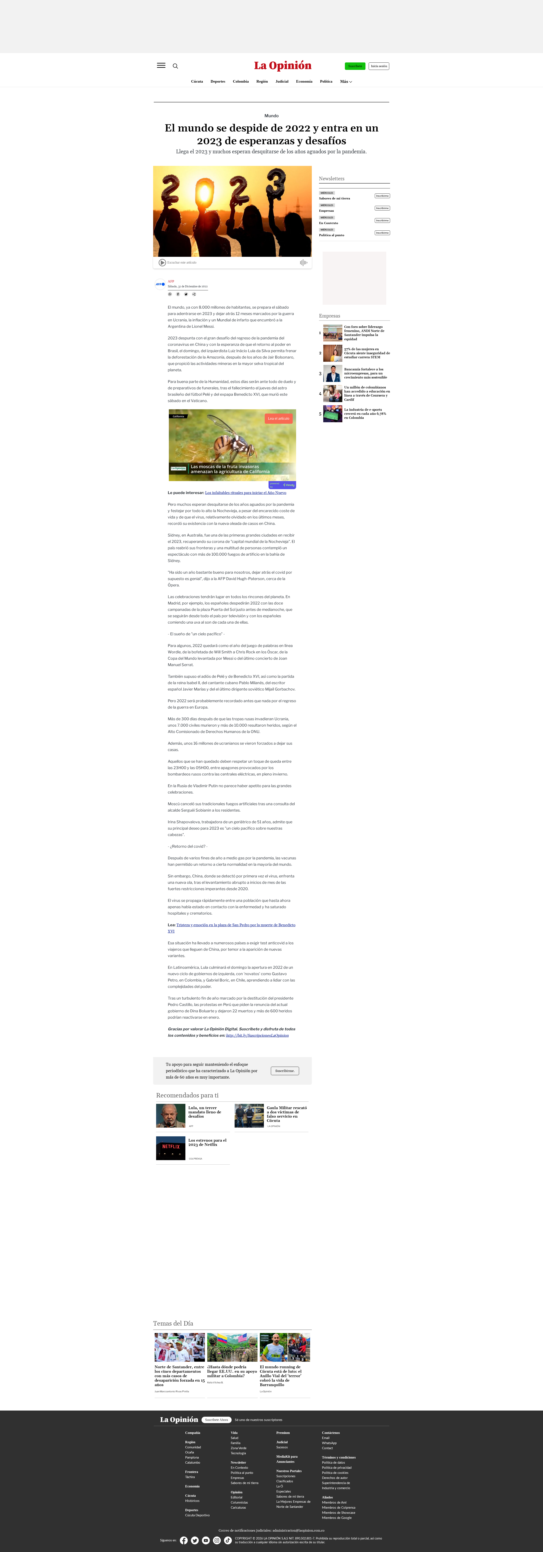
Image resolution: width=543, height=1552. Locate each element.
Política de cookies (335, 1472)
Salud (234, 1438)
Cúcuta (197, 81)
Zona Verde (238, 1448)
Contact (327, 1448)
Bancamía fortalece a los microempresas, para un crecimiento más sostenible (365, 373)
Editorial (236, 1497)
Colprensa (195, 1158)
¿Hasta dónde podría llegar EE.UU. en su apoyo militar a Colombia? (232, 1371)
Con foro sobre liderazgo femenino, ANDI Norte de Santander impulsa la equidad (364, 333)
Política (326, 81)
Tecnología (238, 1453)
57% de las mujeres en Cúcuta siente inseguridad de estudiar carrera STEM (367, 353)
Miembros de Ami (334, 1502)
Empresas (237, 1478)
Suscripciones (285, 1476)
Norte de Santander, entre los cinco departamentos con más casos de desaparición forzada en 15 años (180, 1376)
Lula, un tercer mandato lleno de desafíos (204, 1112)
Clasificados (284, 1481)
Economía (304, 81)
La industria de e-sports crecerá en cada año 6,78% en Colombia (365, 414)
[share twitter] (186, 294)
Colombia (241, 81)
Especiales (283, 1491)
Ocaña (189, 1452)
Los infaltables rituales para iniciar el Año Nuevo (245, 492)
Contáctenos (331, 1433)
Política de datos (333, 1462)
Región (262, 81)
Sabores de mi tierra (244, 1483)
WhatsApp (329, 1443)
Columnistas (239, 1502)
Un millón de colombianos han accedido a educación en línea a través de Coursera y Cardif (367, 394)
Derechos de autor (335, 1478)
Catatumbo (192, 1462)
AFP (191, 1126)
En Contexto (239, 1467)
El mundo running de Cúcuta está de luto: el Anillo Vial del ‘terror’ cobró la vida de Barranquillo (281, 1376)
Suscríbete (355, 66)
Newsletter (238, 1462)
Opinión (236, 1492)
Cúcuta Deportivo (197, 1515)
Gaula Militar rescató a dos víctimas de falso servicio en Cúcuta (287, 1114)
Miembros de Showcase (338, 1512)
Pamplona (192, 1457)
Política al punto (242, 1472)
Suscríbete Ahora (216, 1420)
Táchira (190, 1477)
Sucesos (282, 1447)
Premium (283, 1433)
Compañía (192, 1433)
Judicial (282, 81)
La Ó (279, 1486)
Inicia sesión (379, 66)
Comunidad (193, 1447)
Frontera (191, 1472)
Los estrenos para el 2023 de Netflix (207, 1142)
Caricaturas (238, 1507)
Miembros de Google (337, 1518)
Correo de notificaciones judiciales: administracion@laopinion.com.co (272, 1530)
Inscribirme (382, 196)
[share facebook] (178, 294)
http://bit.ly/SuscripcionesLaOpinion (257, 1035)
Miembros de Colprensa (338, 1507)
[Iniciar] (162, 263)
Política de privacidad (336, 1467)
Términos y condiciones (339, 1457)
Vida (234, 1433)
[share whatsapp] (170, 294)
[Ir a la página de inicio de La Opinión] (283, 66)
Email (326, 1438)
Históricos (192, 1501)
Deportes (218, 81)
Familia (235, 1443)
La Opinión (273, 1126)
